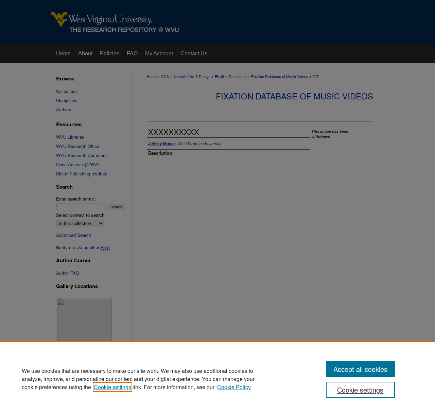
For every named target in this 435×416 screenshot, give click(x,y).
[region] (217, 378)
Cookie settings (112, 387)
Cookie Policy (234, 387)
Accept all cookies (360, 369)
